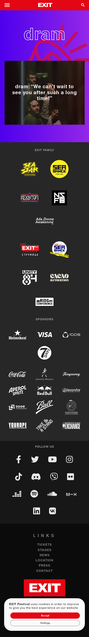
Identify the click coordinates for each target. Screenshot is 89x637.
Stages (45, 550)
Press (44, 565)
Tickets (44, 545)
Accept (45, 615)
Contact (44, 571)
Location (44, 560)
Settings (45, 623)
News (45, 555)
